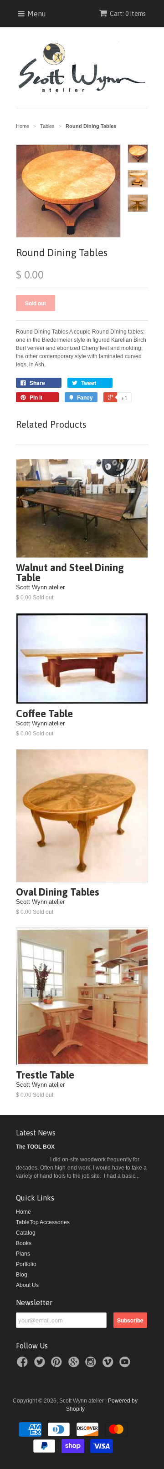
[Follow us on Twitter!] (41, 1365)
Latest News (36, 1133)
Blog (21, 1274)
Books (23, 1243)
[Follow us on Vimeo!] (109, 1365)
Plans (23, 1254)
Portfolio (26, 1264)
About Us (27, 1285)
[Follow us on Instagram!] (92, 1365)
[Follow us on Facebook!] (24, 1365)
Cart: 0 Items (128, 13)
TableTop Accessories (43, 1222)
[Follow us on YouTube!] (126, 1365)
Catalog (26, 1233)
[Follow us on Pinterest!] (58, 1365)
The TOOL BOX (35, 1147)
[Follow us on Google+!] (75, 1365)
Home (23, 1212)
